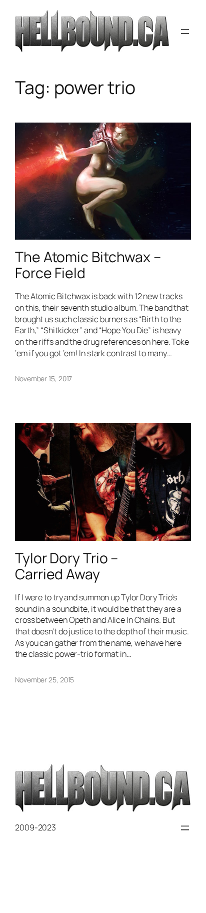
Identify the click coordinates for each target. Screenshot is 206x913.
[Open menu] (185, 32)
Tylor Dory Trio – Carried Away (66, 566)
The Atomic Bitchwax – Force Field (88, 265)
